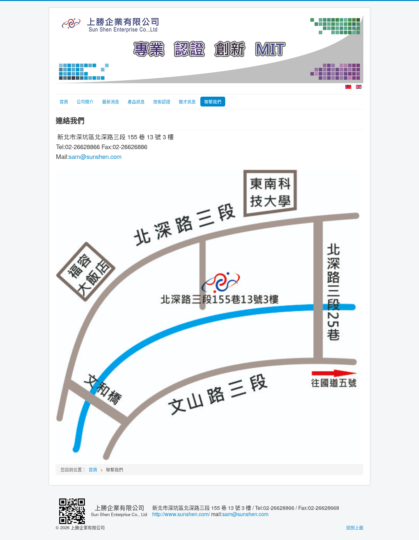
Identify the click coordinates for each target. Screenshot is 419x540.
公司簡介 (85, 101)
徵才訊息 (187, 101)
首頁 (64, 101)
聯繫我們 (212, 101)
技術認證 (161, 101)
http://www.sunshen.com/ (181, 514)
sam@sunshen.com (95, 156)
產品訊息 (136, 101)
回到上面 (354, 527)
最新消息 (110, 101)
